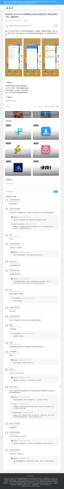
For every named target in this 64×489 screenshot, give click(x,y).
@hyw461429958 (18, 399)
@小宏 (15, 300)
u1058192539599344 (14, 432)
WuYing (11, 369)
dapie (15, 404)
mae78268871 (13, 351)
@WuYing (16, 380)
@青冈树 (16, 336)
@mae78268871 (18, 362)
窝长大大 (16, 217)
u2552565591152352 (14, 307)
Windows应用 (30, 476)
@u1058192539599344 (19, 443)
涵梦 (10, 235)
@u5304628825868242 (19, 461)
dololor (11, 342)
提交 (56, 191)
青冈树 (11, 325)
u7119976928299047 (14, 243)
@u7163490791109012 (19, 281)
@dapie (16, 415)
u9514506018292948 (14, 316)
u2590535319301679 (14, 199)
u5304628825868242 (14, 450)
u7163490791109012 (14, 270)
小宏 (10, 289)
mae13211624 (13, 261)
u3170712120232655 (14, 208)
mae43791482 (17, 298)
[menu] (58, 7)
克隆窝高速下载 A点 (10, 101)
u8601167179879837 (14, 423)
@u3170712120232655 (19, 220)
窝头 (6, 20)
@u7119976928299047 (19, 255)
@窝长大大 (16, 226)
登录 (7, 191)
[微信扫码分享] (46, 106)
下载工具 (26, 20)
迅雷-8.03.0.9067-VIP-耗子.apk (22, 26)
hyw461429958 (13, 386)
